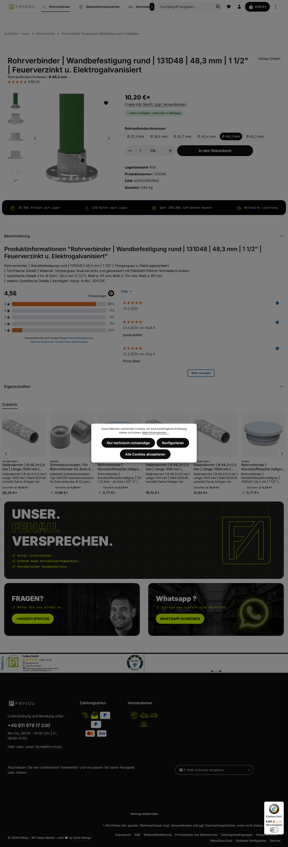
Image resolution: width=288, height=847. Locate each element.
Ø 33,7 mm (182, 136)
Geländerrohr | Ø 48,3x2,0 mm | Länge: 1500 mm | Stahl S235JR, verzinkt (23, 467)
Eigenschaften (17, 386)
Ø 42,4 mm (207, 136)
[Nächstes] (152, 7)
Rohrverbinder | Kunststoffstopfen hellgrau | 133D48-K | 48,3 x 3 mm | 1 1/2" (120, 467)
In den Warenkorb (215, 150)
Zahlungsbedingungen (237, 834)
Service (275, 840)
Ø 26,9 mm (158, 136)
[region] (62, 138)
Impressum (123, 834)
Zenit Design (82, 837)
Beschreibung (17, 236)
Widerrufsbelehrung (158, 834)
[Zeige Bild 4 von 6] (77, 178)
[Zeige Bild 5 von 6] (84, 178)
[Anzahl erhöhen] (170, 150)
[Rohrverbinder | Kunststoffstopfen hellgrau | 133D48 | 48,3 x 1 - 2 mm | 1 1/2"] (263, 434)
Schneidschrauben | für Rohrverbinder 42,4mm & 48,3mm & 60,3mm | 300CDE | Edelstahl (70, 467)
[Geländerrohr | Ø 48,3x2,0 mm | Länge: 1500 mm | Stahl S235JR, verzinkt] (24, 434)
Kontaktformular (48, 747)
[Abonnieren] (249, 770)
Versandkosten (181, 825)
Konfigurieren (173, 443)
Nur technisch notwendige (128, 443)
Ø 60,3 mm (255, 136)
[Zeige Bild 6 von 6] (90, 178)
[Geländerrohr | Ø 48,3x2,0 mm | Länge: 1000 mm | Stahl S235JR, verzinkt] (216, 434)
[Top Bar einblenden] (275, 7)
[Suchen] (218, 7)
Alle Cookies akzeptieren (145, 454)
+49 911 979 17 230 (29, 725)
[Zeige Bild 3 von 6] (71, 178)
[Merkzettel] (229, 7)
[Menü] (281, 804)
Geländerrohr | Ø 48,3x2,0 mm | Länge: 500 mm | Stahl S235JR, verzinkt (167, 467)
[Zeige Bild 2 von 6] (64, 178)
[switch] (274, 829)
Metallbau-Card (221, 840)
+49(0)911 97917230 (33, 619)
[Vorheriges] (35, 138)
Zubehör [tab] (10, 404)
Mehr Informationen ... (155, 432)
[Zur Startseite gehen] (22, 6)
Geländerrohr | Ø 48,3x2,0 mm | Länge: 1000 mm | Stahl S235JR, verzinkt (215, 467)
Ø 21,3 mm (135, 136)
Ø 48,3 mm (231, 136)
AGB (137, 834)
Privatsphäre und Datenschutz (196, 834)
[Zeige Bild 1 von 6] (55, 178)
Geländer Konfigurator (251, 840)
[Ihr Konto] (239, 7)
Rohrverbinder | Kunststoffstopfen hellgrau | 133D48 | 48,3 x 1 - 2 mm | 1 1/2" (262, 467)
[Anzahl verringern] (130, 150)
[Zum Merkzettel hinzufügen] (106, 103)
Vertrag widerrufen (144, 814)
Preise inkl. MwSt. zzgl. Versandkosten (156, 104)
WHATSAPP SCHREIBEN (180, 619)
